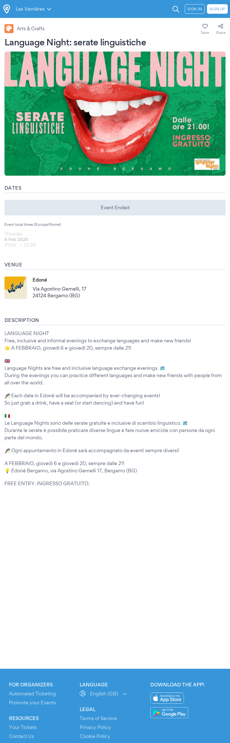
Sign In (194, 9)
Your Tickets (23, 727)
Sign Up (217, 9)
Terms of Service (98, 718)
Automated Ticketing (32, 693)
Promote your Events (32, 702)
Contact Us (21, 736)
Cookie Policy (95, 736)
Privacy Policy (95, 727)
